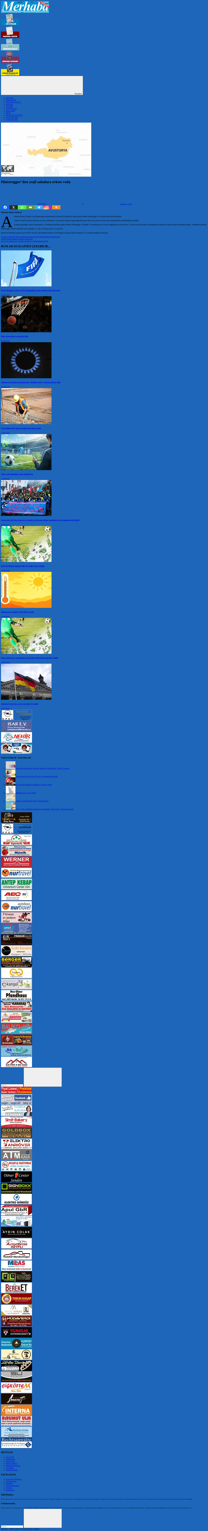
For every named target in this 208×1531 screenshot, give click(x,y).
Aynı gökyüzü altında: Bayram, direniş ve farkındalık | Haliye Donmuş (42, 768)
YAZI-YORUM (12, 117)
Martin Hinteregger (53, 237)
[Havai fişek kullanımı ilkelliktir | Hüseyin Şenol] (11, 785)
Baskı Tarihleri (11, 1463)
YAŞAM (9, 107)
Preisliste (9, 1483)
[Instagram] (47, 207)
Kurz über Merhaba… (14, 1479)
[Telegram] (39, 207)
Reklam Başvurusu (13, 1466)
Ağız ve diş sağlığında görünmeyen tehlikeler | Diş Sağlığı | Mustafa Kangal (44, 809)
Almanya (123, 204)
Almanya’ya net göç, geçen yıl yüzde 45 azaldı (19, 704)
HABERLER (11, 100)
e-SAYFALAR (11, 120)
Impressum (10, 1490)
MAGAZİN (10, 111)
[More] (56, 207)
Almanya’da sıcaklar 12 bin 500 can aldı (17, 612)
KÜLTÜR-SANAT (13, 102)
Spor (130, 204)
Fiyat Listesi (10, 1461)
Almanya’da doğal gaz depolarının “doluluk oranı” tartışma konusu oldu (30, 382)
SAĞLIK (9, 104)
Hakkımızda (10, 1459)
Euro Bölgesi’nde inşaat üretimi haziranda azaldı (21, 428)
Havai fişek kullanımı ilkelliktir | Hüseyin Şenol (34, 785)
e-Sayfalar (9, 1468)
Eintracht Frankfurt (38, 237)
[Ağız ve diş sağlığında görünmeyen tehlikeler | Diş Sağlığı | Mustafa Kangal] (11, 809)
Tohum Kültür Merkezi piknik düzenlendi (17, 239)
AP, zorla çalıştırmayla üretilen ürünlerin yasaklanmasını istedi (24, 241)
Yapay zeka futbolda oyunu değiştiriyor (17, 474)
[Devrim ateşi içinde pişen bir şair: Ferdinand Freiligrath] (11, 776)
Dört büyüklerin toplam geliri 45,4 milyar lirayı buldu (23, 566)
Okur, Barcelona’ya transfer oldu (14, 336)
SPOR (8, 113)
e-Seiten (9, 1488)
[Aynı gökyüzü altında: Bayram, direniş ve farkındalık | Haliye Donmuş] (11, 768)
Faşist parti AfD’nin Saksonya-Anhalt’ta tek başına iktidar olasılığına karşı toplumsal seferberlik (40, 520)
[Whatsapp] (22, 207)
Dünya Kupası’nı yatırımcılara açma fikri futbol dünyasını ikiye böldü (29, 658)
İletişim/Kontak (11, 1470)
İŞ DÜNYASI (11, 109)
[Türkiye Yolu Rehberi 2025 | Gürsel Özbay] (11, 801)
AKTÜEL (10, 98)
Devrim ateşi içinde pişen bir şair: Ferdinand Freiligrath (37, 776)
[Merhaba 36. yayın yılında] (11, 793)
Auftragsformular (12, 1486)
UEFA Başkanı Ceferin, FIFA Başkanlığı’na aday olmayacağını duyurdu (30, 290)
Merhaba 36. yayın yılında (26, 793)
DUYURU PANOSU (14, 115)
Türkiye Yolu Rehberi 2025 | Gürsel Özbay (32, 801)
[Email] (30, 207)
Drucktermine (11, 1481)
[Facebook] (5, 207)
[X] (13, 207)
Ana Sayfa (10, 1457)
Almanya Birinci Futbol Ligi (12, 237)
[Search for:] (12, 1085)
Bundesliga (27, 237)
